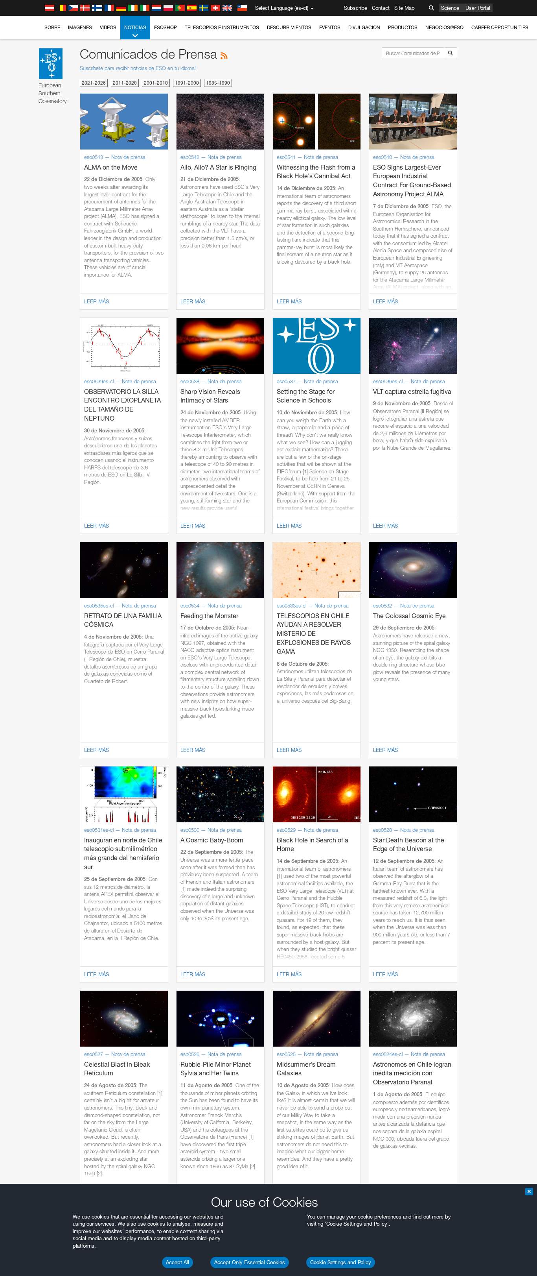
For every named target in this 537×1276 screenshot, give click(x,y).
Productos (402, 27)
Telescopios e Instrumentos (222, 27)
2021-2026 (94, 83)
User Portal (477, 8)
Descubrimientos (289, 27)
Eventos (329, 27)
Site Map (404, 8)
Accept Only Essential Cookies (249, 1262)
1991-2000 (187, 83)
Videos (108, 27)
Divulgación (364, 27)
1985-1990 (218, 83)
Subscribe (355, 8)
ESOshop (165, 27)
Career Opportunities (499, 27)
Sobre (52, 27)
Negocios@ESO (444, 27)
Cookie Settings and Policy (340, 1262)
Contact (381, 8)
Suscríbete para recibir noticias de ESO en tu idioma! (138, 68)
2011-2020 (125, 83)
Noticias (135, 27)
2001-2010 (156, 83)
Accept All (177, 1262)
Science (450, 8)
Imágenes (80, 27)
